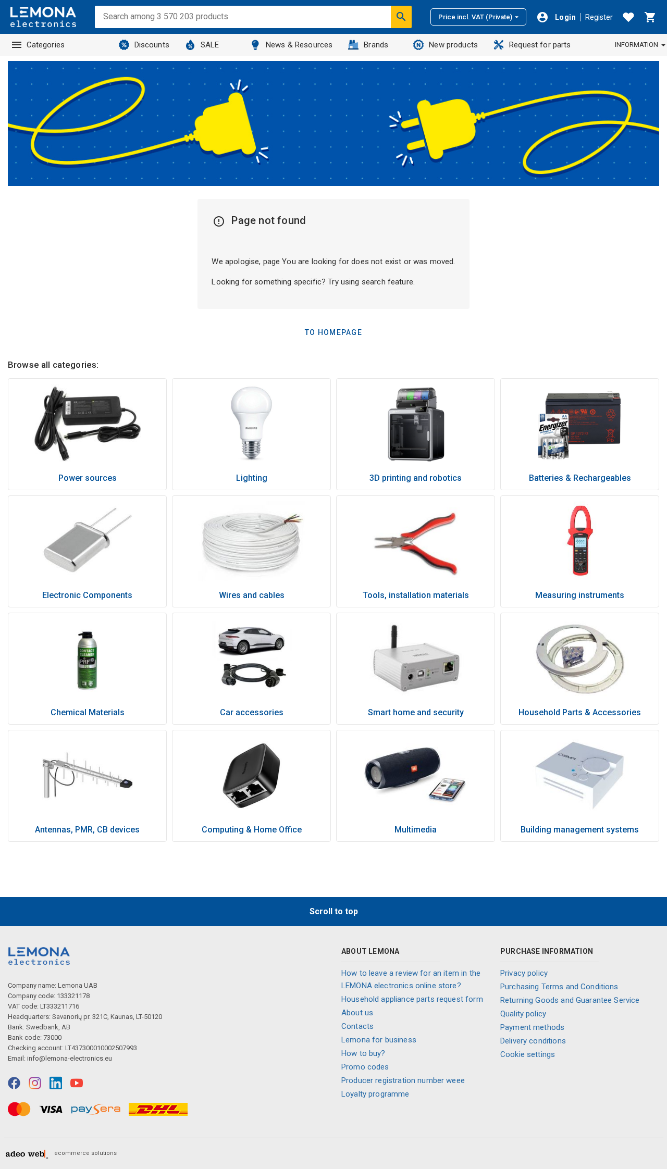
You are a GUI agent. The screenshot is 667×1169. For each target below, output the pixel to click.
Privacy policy (524, 973)
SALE (210, 44)
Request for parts (540, 44)
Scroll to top (334, 911)
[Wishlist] (628, 17)
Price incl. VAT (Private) (475, 17)
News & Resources (299, 44)
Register (599, 17)
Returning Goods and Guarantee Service (570, 1000)
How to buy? (363, 1053)
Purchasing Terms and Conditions (559, 986)
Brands (376, 44)
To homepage (333, 332)
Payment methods (532, 1027)
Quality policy (523, 1013)
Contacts (357, 1026)
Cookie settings (527, 1054)
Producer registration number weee (403, 1080)
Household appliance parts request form (412, 999)
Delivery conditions (533, 1041)
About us (357, 1012)
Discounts (151, 44)
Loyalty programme (375, 1094)
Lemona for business (378, 1039)
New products (453, 44)
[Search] (401, 17)
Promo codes (365, 1067)
